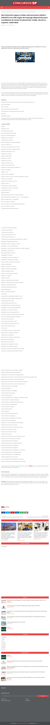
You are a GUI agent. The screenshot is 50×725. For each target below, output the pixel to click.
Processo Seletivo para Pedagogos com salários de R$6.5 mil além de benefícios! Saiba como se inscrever (26, 601)
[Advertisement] (25, 36)
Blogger (37, 723)
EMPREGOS (9, 11)
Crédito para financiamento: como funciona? (16, 622)
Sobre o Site (27, 700)
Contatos (27, 699)
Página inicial (3, 11)
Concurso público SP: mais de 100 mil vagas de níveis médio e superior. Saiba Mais (23, 605)
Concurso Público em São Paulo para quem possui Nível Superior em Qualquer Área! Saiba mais (26, 616)
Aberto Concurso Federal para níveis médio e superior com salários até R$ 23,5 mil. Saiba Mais (26, 672)
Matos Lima (4, 25)
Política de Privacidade (5, 700)
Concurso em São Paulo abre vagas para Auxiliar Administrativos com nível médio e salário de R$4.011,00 (26, 678)
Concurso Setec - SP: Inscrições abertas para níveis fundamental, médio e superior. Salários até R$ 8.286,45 (27, 612)
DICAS (3, 641)
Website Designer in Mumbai (24, 723)
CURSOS (3, 639)
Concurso (9, 627)
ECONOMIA (3, 643)
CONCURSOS (4, 637)
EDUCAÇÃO (4, 645)
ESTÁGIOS (3, 649)
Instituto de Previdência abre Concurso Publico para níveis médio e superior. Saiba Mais (24, 661)
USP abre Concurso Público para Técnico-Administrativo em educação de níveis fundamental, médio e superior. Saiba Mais (27, 667)
